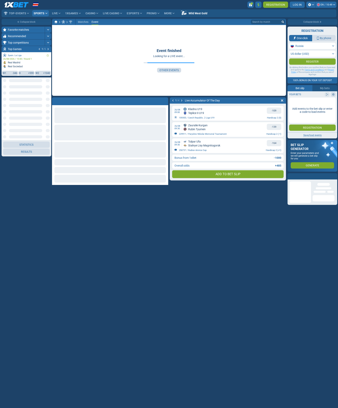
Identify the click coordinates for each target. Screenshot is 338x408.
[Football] (63, 22)
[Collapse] (48, 108)
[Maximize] (48, 30)
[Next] (48, 49)
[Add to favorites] (48, 55)
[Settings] (311, 5)
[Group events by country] (48, 95)
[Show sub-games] (48, 173)
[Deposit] (258, 5)
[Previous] (39, 49)
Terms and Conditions (314, 70)
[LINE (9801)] (56, 22)
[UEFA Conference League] (70, 22)
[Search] (282, 22)
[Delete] (282, 100)
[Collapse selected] (43, 95)
